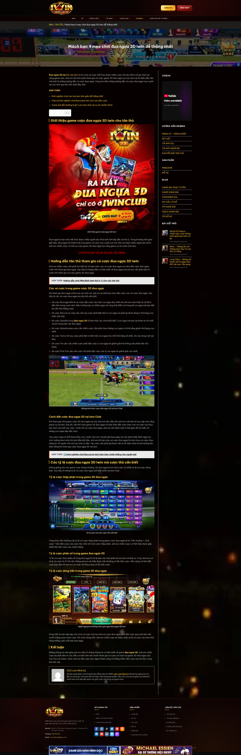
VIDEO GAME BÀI (170, 211)
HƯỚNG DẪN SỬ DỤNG (174, 726)
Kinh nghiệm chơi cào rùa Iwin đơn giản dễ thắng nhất (77, 96)
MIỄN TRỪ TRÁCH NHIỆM (104, 718)
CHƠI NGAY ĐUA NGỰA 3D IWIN (101, 253)
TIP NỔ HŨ (167, 216)
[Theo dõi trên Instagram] (102, 729)
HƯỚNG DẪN (93, 18)
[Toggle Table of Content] (66, 113)
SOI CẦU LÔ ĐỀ (169, 202)
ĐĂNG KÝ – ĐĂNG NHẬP (174, 134)
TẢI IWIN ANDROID (173, 718)
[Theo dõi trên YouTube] (102, 734)
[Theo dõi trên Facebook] (96, 729)
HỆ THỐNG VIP (172, 731)
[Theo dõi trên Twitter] (112, 729)
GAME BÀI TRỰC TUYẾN (174, 187)
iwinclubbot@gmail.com (58, 737)
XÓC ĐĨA (134, 722)
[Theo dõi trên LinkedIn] (96, 734)
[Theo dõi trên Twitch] (117, 734)
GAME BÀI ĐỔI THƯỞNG (159, 18)
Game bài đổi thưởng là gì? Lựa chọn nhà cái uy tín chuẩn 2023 (82, 105)
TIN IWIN (139, 18)
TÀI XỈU (133, 718)
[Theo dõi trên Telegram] (112, 734)
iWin (51, 24)
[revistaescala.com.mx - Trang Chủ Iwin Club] (61, 8)
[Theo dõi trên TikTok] (107, 729)
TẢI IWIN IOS (171, 714)
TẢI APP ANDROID (171, 148)
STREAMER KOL (170, 197)
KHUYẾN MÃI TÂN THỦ (173, 153)
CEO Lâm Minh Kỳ (121, 674)
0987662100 (56, 734)
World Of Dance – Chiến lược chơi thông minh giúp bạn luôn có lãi (180, 235)
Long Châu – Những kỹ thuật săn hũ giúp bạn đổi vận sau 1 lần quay (180, 261)
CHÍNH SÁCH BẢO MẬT (104, 722)
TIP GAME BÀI (169, 206)
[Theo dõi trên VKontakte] (107, 734)
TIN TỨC (59, 24)
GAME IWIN (124, 18)
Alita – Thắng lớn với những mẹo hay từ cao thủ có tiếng (180, 249)
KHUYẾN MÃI (171, 722)
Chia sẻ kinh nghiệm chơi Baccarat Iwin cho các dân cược (79, 100)
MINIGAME (167, 168)
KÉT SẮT (166, 138)
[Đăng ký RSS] (122, 729)
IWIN (73, 18)
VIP (82, 18)
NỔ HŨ (165, 172)
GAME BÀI (134, 714)
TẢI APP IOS (168, 143)
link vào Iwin (72, 75)
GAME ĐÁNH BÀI (170, 192)
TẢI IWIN (109, 18)
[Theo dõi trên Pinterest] (117, 729)
